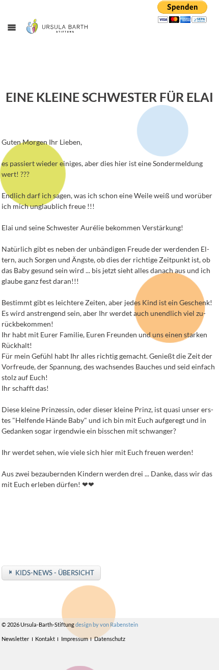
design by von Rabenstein (106, 624)
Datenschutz (109, 638)
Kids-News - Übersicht (54, 573)
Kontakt (45, 638)
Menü (16, 36)
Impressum (74, 638)
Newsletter (15, 638)
